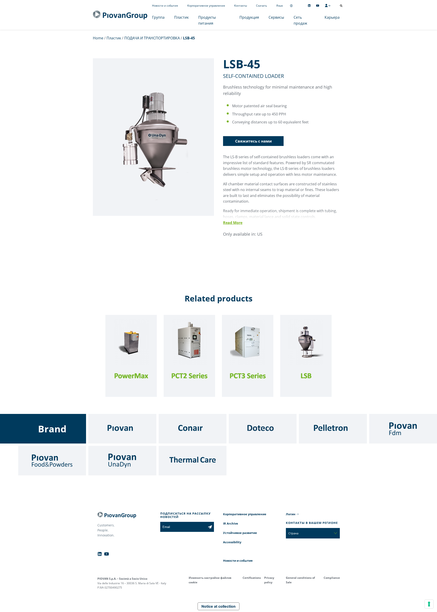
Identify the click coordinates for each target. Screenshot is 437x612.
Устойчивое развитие (240, 533)
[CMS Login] (327, 5)
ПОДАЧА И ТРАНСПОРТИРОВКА (152, 38)
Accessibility (232, 542)
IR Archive (230, 523)
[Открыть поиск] (341, 6)
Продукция (249, 17)
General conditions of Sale (300, 580)
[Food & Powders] (52, 460)
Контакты (240, 6)
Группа (158, 17)
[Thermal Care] (192, 460)
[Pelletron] (333, 429)
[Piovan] (122, 429)
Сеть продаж (300, 20)
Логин (290, 514)
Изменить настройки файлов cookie (210, 580)
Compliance (332, 578)
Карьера (332, 17)
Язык (279, 6)
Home (98, 38)
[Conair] (192, 429)
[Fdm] (403, 429)
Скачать (261, 6)
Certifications (252, 578)
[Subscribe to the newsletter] (210, 527)
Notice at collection (218, 606)
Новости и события (165, 6)
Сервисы (276, 17)
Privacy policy (269, 580)
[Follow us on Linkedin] (309, 5)
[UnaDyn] (122, 460)
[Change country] (291, 5)
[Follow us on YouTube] (317, 5)
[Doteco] (263, 429)
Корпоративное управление (206, 6)
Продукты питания (207, 20)
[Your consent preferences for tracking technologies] (429, 604)
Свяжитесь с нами (253, 141)
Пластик (181, 17)
